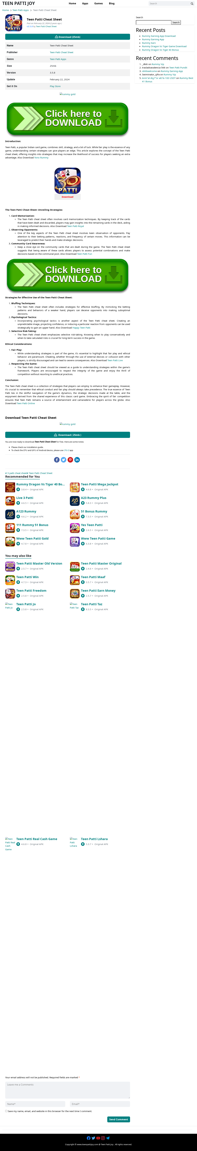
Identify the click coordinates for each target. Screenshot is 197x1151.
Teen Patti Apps (20, 10)
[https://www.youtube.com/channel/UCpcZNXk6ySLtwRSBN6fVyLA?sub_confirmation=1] (98, 1138)
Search (139, 17)
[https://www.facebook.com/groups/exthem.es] (89, 1138)
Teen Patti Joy (18, 3)
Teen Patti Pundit (178, 67)
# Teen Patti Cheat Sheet (39, 473)
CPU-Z (66, 450)
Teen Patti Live (115, 360)
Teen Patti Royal (75, 226)
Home (72, 3)
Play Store (55, 86)
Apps (85, 3)
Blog (112, 3)
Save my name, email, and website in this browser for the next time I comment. (50, 1111)
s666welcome (149, 71)
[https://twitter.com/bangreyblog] (94, 1138)
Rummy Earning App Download (159, 35)
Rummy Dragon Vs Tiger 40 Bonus (160, 49)
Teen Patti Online (26, 403)
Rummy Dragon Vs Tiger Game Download (164, 46)
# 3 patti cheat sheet (16, 473)
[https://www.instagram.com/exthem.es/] (103, 1138)
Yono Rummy (41, 157)
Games (98, 3)
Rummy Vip (158, 64)
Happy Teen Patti (81, 327)
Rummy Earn (149, 42)
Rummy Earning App (153, 39)
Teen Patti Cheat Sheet (46, 26)
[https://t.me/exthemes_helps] (108, 1138)
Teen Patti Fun (84, 253)
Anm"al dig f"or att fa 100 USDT (159, 78)
